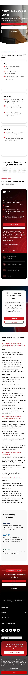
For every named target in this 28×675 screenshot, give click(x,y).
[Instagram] (14, 630)
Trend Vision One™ (8, 600)
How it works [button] (6, 247)
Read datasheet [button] (14, 224)
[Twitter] (10, 630)
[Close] (26, 657)
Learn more (14, 318)
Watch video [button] (14, 24)
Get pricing (14, 31)
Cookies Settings (14, 668)
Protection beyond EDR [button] (9, 250)
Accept (14, 672)
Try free (8, 27)
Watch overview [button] (7, 240)
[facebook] (6, 630)
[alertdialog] (14, 665)
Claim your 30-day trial (12, 652)
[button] (11, 637)
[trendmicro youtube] (18, 630)
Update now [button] (14, 322)
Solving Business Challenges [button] (10, 244)
